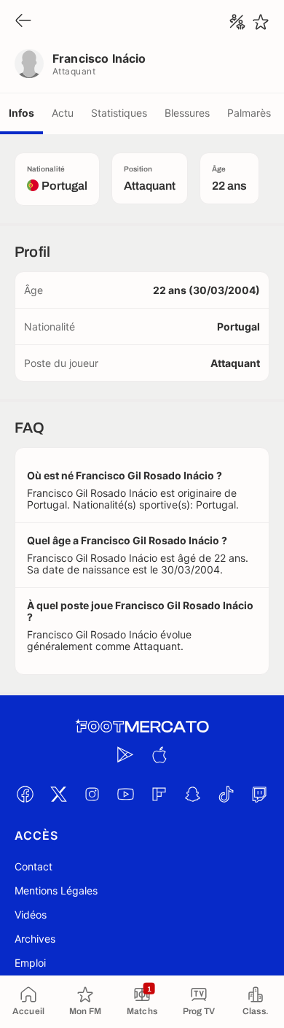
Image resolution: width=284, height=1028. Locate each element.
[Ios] (159, 754)
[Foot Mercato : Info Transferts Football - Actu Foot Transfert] (142, 727)
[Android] (125, 754)
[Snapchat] (192, 794)
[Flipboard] (159, 794)
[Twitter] (58, 794)
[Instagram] (92, 794)
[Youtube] (125, 794)
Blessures (187, 113)
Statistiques (119, 113)
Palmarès (249, 113)
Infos (21, 113)
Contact (33, 866)
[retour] (23, 21)
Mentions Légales (56, 890)
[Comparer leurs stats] (237, 22)
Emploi (30, 962)
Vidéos (31, 914)
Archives (35, 938)
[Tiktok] (226, 794)
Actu (63, 113)
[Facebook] (25, 794)
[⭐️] (260, 22)
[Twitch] (259, 794)
